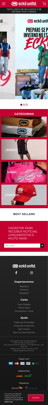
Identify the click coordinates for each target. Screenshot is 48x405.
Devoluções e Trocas (24, 311)
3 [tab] (26, 105)
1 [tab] (21, 105)
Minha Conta (24, 308)
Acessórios (24, 293)
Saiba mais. (8, 401)
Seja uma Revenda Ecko (24, 332)
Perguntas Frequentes (24, 326)
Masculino (24, 286)
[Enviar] (42, 246)
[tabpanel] (24, 56)
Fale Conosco (24, 329)
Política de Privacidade (24, 322)
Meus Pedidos (24, 304)
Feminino (24, 290)
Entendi (35, 398)
